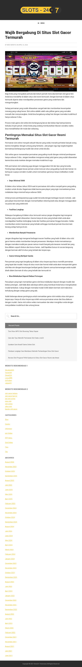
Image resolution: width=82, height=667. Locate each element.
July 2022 (8, 619)
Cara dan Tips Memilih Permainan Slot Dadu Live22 (26, 338)
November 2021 (10, 642)
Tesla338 (8, 373)
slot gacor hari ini (11, 396)
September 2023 (11, 577)
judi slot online (10, 399)
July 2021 (8, 651)
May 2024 (8, 540)
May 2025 (8, 494)
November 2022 (10, 605)
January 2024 (9, 559)
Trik (6, 452)
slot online (8, 404)
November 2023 (10, 568)
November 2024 (10, 513)
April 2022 (8, 623)
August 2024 (9, 527)
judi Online (8, 433)
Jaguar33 (8, 383)
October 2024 (10, 517)
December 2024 (10, 508)
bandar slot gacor (11, 409)
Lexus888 (8, 378)
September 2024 (11, 522)
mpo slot (8, 401)
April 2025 (8, 499)
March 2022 (9, 628)
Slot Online (9, 442)
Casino (7, 424)
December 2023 (10, 563)
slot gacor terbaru (11, 393)
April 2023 (8, 591)
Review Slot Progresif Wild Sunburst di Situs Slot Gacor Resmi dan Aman (33, 358)
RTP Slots (8, 438)
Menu (42, 23)
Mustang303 (9, 370)
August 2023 (9, 582)
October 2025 (10, 471)
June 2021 (8, 656)
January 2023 (9, 596)
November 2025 (10, 467)
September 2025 (11, 476)
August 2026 (9, 462)
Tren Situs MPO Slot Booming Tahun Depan (23, 331)
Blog (6, 419)
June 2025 (8, 490)
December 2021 (10, 637)
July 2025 (8, 485)
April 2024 (8, 545)
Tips (6, 447)
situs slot (8, 406)
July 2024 (8, 531)
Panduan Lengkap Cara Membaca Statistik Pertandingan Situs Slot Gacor (33, 351)
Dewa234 (8, 375)
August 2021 (9, 646)
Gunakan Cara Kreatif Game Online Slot (21, 345)
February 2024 (10, 554)
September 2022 (11, 609)
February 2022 (10, 633)
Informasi (8, 429)
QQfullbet (8, 380)
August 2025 (9, 480)
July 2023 (8, 586)
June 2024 (8, 536)
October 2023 (10, 573)
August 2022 (9, 614)
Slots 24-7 (41, 10)
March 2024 (9, 550)
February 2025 (10, 504)
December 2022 (10, 600)
